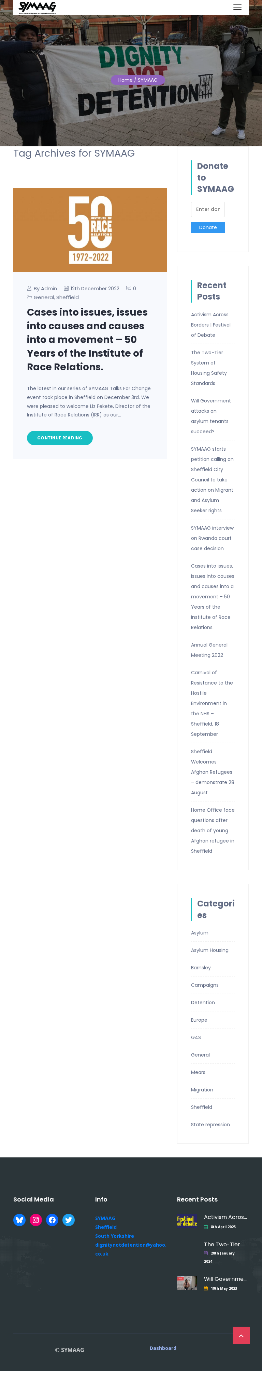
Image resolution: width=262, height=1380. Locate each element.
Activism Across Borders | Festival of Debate (211, 325)
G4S (196, 1037)
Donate (208, 227)
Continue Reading (60, 438)
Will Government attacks (225, 1279)
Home (125, 80)
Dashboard (163, 1348)
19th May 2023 (224, 1288)
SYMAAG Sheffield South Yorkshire (114, 1227)
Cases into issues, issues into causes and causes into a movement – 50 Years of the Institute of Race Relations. (87, 340)
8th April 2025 (223, 1226)
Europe (199, 1020)
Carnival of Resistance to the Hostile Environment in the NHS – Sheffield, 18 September (212, 703)
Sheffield (67, 297)
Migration (202, 1089)
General (44, 297)
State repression (210, 1124)
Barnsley (201, 967)
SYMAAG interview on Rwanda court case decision (212, 538)
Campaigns (205, 985)
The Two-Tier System (225, 1244)
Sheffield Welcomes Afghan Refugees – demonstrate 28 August (212, 772)
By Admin (45, 288)
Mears (198, 1072)
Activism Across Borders (225, 1217)
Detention (203, 1002)
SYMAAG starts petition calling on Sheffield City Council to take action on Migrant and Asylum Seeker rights (212, 480)
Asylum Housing (210, 950)
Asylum (199, 932)
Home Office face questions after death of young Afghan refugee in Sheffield (213, 830)
